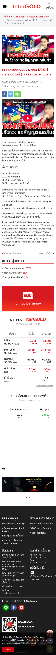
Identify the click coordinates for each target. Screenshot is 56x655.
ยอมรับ (8, 649)
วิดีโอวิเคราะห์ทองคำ (39, 17)
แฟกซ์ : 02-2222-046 (13, 586)
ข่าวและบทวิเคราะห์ (32, 82)
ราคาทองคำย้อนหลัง (44, 386)
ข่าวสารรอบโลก (38, 533)
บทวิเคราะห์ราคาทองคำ (41, 523)
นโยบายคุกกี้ (30, 643)
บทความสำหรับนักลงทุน (13, 523)
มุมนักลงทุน (20, 17)
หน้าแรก (8, 16)
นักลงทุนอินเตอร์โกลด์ (13, 535)
